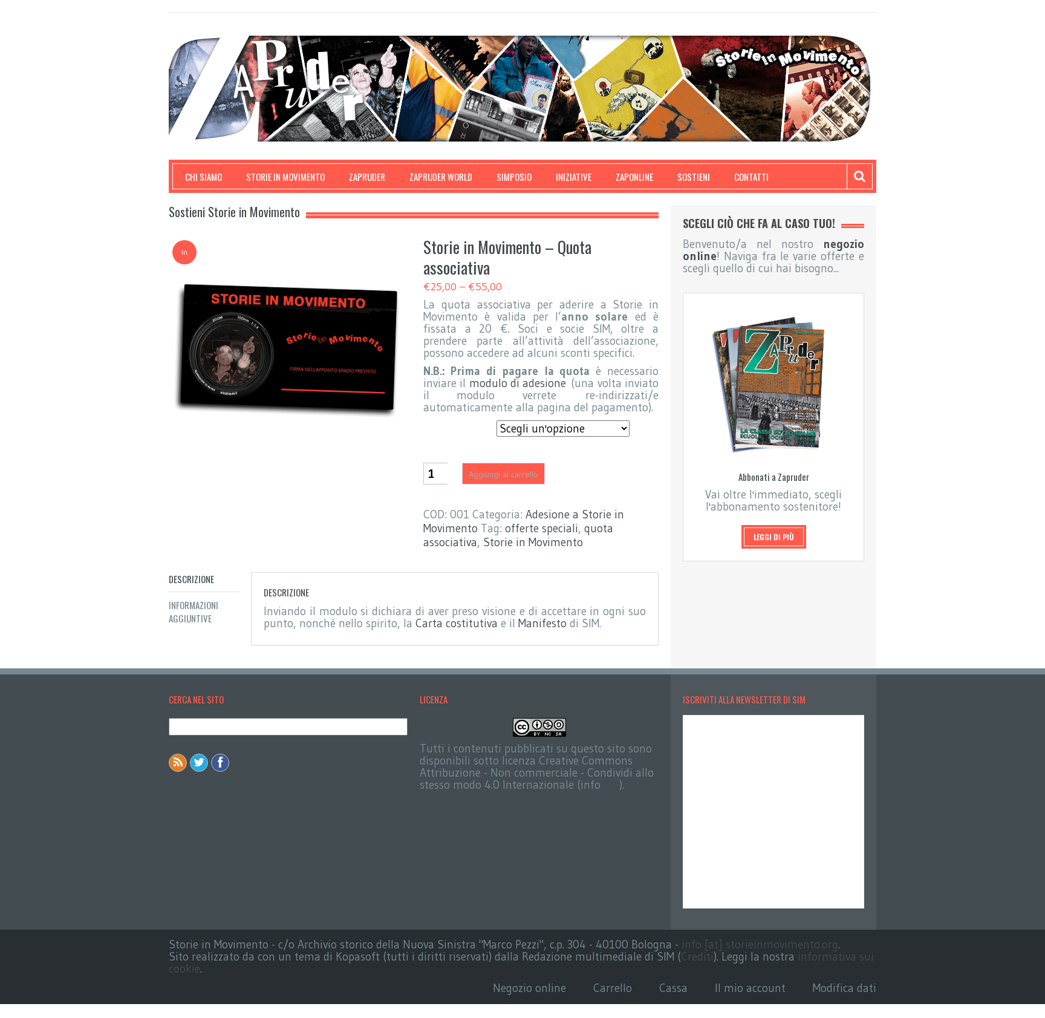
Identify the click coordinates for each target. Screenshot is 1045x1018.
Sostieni (693, 176)
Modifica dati (844, 988)
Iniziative (573, 176)
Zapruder (367, 176)
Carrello (612, 988)
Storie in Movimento (285, 176)
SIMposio (514, 176)
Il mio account (750, 988)
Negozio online (529, 988)
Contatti (751, 176)
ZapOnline (634, 176)
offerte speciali (541, 528)
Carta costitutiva (456, 623)
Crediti (697, 957)
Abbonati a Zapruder (773, 476)
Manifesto (542, 623)
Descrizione (191, 579)
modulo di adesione (518, 383)
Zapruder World (440, 176)
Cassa (673, 988)
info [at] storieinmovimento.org (760, 944)
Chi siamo (203, 176)
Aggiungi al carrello (503, 474)
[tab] (204, 579)
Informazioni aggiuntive (193, 611)
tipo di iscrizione (455, 424)
